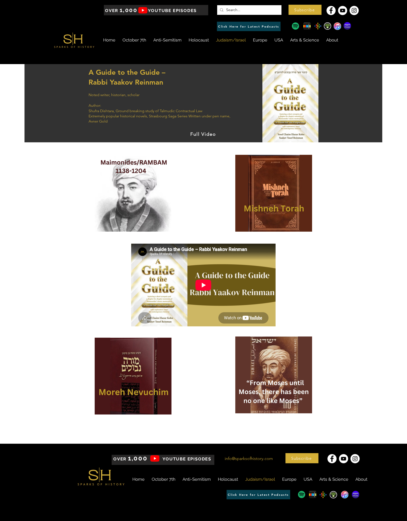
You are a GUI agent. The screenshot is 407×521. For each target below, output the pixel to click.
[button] (305, 10)
